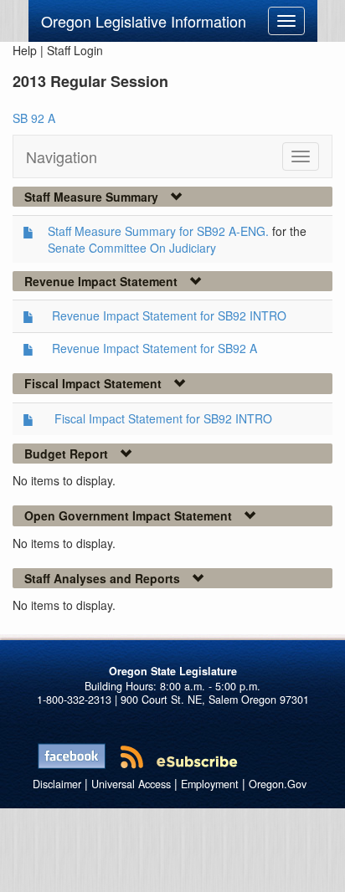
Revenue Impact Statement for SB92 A (154, 348)
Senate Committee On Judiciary (132, 247)
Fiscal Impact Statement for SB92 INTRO (163, 418)
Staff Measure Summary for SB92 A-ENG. (158, 231)
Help (25, 50)
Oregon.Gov (277, 784)
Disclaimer (57, 784)
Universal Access (131, 784)
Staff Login (75, 50)
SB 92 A (34, 118)
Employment (210, 784)
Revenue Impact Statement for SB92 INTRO (169, 315)
